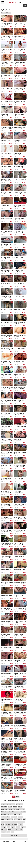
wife (12, 832)
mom (8, 827)
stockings (7, 824)
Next (17, 796)
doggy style (4, 809)
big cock (3, 832)
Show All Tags (14, 835)
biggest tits (4, 806)
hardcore (19, 819)
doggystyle (4, 829)
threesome (3, 814)
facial (2, 824)
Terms (15, 841)
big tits (15, 806)
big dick (23, 827)
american (15, 814)
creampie (3, 827)
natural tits (14, 824)
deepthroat (14, 816)
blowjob (10, 809)
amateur (20, 811)
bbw (24, 811)
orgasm (20, 806)
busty (12, 821)
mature (9, 814)
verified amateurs (5, 816)
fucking (22, 821)
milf (2, 821)
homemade (7, 821)
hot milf (15, 829)
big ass (13, 827)
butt (24, 819)
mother (17, 821)
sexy (20, 814)
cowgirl (10, 806)
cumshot (20, 824)
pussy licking (19, 804)
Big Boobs (14, 2)
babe (8, 832)
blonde (18, 827)
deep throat (10, 819)
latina (9, 811)
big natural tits (17, 809)
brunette (3, 819)
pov (14, 804)
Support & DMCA (6, 841)
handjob (3, 804)
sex (15, 819)
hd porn (10, 829)
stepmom (14, 811)
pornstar (20, 816)
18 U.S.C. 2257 (22, 841)
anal (23, 809)
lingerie (20, 829)
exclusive (9, 804)
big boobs (3, 811)
